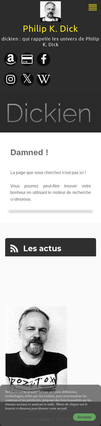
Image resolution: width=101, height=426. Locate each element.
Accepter (84, 417)
